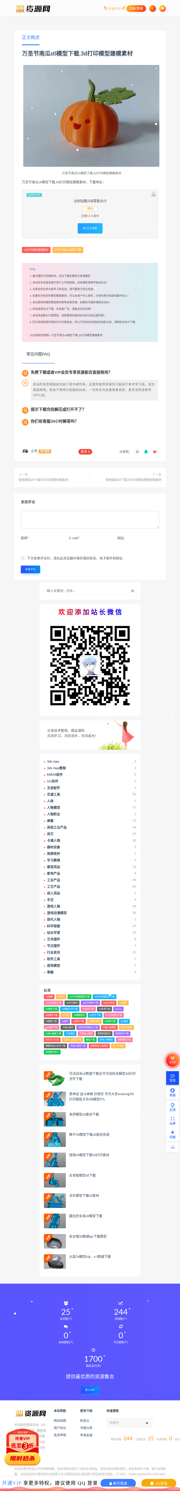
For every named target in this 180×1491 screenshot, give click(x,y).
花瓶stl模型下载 (78, 1046)
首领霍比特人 (52, 1052)
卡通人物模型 (109, 1027)
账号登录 (119, 1483)
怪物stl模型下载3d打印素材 (89, 1155)
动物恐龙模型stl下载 (88, 1027)
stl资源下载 (110, 1021)
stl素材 (65, 1021)
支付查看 (91, 228)
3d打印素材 (72, 1003)
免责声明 (60, 1435)
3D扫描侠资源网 (39, 335)
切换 (172, 1137)
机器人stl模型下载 (72, 1040)
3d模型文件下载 (70, 1009)
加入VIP (90, 1390)
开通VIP (12, 1482)
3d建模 (49, 997)
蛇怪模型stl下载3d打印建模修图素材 (43, 479)
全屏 (172, 1123)
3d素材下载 (88, 1009)
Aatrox (118, 1009)
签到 (172, 1080)
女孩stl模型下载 (53, 1034)
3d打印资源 (109, 1003)
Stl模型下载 (51, 1021)
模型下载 (90, 1040)
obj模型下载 (52, 1015)
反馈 (172, 1110)
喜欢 (85, 451)
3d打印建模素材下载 (104, 997)
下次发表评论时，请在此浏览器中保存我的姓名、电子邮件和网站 (74, 558)
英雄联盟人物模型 (99, 1046)
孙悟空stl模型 (86, 1034)
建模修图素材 (104, 1034)
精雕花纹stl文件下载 (55, 1046)
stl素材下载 (78, 1021)
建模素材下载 (122, 1034)
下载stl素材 (67, 1027)
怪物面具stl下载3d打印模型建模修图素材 (133, 479)
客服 (172, 1095)
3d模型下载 (51, 1009)
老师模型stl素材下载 (84, 1114)
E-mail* (74, 538)
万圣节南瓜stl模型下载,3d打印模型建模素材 (77, 335)
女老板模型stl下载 (82, 1175)
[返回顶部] (172, 1147)
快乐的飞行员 (52, 1040)
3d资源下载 (104, 1009)
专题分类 (86, 1428)
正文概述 (31, 38)
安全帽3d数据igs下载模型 (88, 1236)
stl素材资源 (94, 1021)
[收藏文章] (137, 452)
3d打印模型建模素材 (107, 54)
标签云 (84, 1420)
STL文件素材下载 (113, 1015)
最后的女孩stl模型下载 (85, 1216)
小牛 (34, 451)
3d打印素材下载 (90, 1003)
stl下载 (65, 1015)
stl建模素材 (79, 1015)
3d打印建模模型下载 (79, 997)
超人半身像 (118, 1046)
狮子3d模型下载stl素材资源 (89, 1134)
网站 (120, 538)
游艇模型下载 (124, 1040)
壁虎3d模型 (126, 1027)
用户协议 (60, 1428)
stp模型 (124, 1021)
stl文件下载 (95, 1015)
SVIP (172, 1062)
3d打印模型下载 (53, 1003)
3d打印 (61, 997)
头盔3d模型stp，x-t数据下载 (90, 1256)
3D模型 (123, 1003)
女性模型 (70, 1034)
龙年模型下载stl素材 (84, 1195)
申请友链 (86, 1435)
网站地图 (60, 1420)
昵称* (25, 538)
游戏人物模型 (106, 1040)
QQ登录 (160, 1483)
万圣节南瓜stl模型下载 (50, 54)
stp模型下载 (52, 1027)
